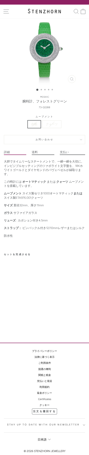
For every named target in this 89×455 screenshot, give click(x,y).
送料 (35, 152)
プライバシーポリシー (44, 351)
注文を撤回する (44, 411)
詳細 (7, 152)
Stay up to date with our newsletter (43, 424)
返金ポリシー (44, 393)
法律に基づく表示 (44, 357)
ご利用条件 (44, 362)
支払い (64, 152)
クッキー (44, 405)
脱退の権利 (44, 369)
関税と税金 (44, 375)
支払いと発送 (44, 381)
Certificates (44, 399)
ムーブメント (45, 116)
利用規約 (44, 387)
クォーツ (52, 124)
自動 (34, 124)
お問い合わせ (45, 139)
